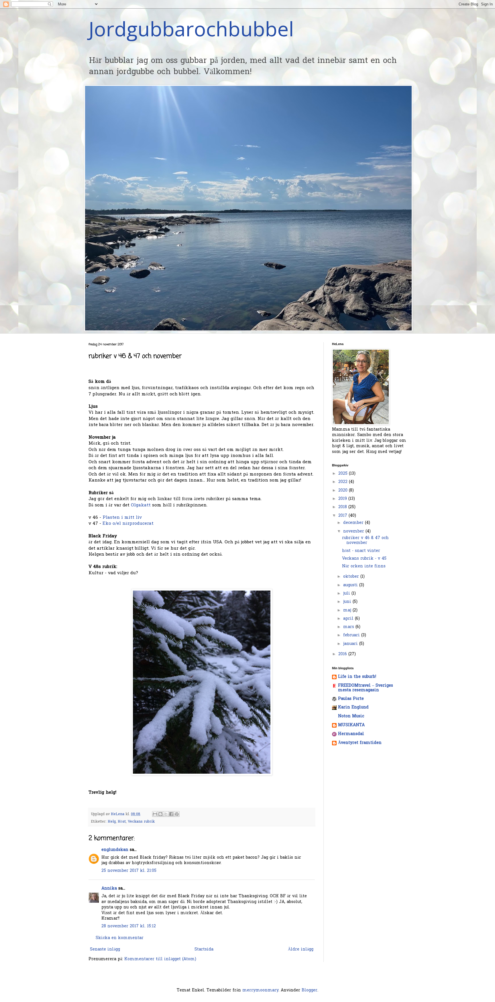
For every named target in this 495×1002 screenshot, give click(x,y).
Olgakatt (141, 505)
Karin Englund (353, 707)
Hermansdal (351, 734)
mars (349, 627)
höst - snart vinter (361, 551)
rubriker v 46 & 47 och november (365, 540)
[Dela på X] (166, 814)
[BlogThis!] (160, 814)
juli (347, 594)
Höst (122, 821)
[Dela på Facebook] (171, 814)
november (354, 531)
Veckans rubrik (141, 821)
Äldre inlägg (300, 949)
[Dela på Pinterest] (177, 814)
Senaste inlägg (105, 949)
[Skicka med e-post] (155, 814)
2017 (343, 516)
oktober (351, 577)
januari (351, 644)
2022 (343, 482)
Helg (112, 821)
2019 (343, 499)
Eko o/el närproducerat (128, 523)
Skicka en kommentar (120, 938)
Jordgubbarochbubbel (191, 28)
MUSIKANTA (351, 725)
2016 (343, 654)
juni (348, 602)
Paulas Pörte (351, 699)
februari (352, 635)
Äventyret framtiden (360, 743)
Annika (109, 889)
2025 (343, 474)
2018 (343, 507)
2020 (343, 491)
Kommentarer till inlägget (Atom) (160, 959)
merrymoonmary (260, 990)
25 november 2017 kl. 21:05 (128, 871)
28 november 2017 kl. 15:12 (128, 926)
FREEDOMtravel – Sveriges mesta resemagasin (365, 688)
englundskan (114, 850)
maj (348, 610)
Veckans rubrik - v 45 (364, 559)
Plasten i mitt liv (121, 517)
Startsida (204, 949)
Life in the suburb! (357, 677)
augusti (351, 585)
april (349, 619)
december (354, 523)
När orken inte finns (364, 566)
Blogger (309, 990)
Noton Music (351, 716)
